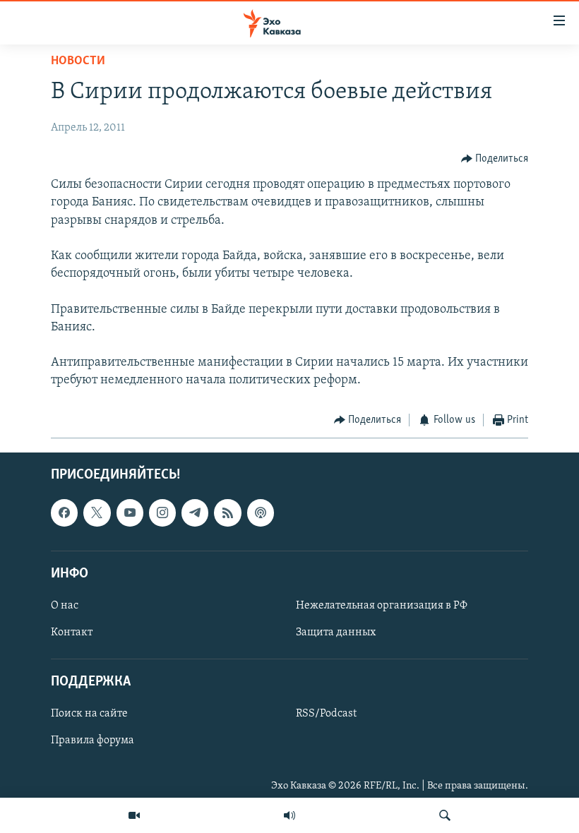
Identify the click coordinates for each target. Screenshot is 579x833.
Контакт (71, 632)
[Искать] (445, 815)
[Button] (495, 159)
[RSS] (227, 512)
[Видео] (134, 815)
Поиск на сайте (89, 713)
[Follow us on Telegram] (194, 512)
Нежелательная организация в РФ (381, 605)
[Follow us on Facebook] (64, 512)
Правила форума (92, 740)
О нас (64, 605)
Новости (78, 61)
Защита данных (336, 632)
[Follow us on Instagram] (162, 512)
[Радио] (289, 815)
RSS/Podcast (326, 713)
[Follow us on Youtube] (130, 512)
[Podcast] (260, 512)
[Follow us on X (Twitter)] (96, 512)
